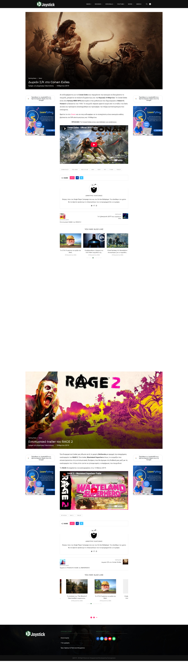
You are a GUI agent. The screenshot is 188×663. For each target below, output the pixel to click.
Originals (109, 4)
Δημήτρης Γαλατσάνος (45, 86)
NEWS (88, 4)
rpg (105, 169)
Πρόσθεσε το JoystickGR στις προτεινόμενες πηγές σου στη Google (149, 98)
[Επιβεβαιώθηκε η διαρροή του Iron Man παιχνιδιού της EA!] (70, 240)
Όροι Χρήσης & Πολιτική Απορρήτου (73, 648)
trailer (118, 169)
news (99, 169)
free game (75, 169)
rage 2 (72, 515)
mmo (92, 169)
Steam (73, 114)
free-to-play (84, 169)
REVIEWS (98, 4)
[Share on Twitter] (81, 177)
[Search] (147, 4)
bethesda (64, 515)
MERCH (138, 4)
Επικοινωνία (65, 638)
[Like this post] (72, 177)
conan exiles (65, 169)
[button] (62, 245)
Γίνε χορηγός (65, 643)
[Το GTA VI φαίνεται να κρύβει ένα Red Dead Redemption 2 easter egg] (70, 586)
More (130, 4)
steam (111, 169)
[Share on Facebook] (77, 177)
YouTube (120, 4)
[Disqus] (94, 288)
